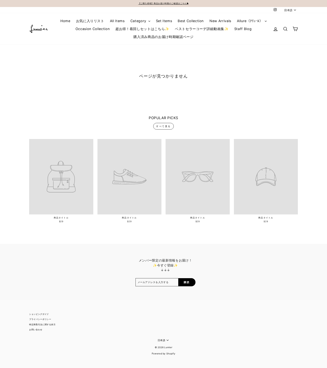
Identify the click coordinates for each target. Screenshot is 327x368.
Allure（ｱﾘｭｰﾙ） (250, 21)
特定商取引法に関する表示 (42, 324)
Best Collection (191, 21)
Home (65, 21)
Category (138, 21)
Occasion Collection (93, 29)
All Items (117, 21)
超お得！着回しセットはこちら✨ (142, 29)
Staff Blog (243, 29)
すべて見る (163, 126)
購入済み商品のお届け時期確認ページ (163, 37)
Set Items (164, 21)
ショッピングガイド (39, 314)
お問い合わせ (35, 329)
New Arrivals (220, 21)
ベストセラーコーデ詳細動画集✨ (202, 29)
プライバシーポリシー (40, 319)
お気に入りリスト (90, 21)
